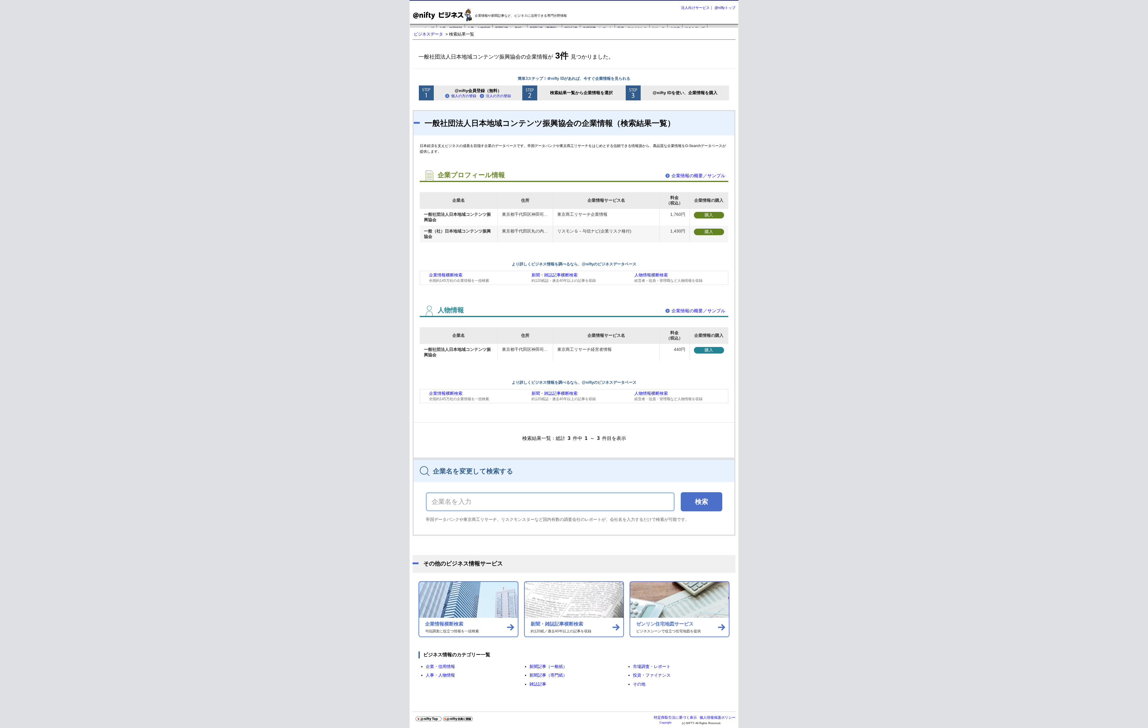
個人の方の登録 (463, 96)
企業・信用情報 (440, 666)
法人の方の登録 (498, 96)
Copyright (665, 722)
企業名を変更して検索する (473, 471)
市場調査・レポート (652, 666)
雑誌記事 (537, 684)
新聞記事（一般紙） (548, 666)
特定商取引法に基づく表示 (675, 717)
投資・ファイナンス (652, 675)
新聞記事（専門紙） (548, 675)
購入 (709, 214)
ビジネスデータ (428, 34)
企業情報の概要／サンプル (698, 175)
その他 (639, 684)
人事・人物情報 (440, 675)
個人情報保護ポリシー (717, 717)
